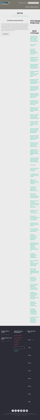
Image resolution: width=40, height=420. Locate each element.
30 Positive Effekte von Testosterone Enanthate (33, 279)
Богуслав (29, 414)
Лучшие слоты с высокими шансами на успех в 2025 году (34, 102)
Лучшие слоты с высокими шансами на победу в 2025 (34, 109)
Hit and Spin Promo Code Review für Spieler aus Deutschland (34, 195)
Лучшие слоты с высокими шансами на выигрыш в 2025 (34, 144)
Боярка (20, 414)
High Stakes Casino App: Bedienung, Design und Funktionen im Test (34, 271)
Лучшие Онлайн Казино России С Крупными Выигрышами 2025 (34, 159)
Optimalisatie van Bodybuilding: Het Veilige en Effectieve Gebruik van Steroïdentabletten (34, 246)
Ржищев (34, 414)
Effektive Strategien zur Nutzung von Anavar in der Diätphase (33, 237)
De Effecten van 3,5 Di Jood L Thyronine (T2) (34, 211)
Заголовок (33, 165)
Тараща (18, 415)
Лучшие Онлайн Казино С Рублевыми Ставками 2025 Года (34, 88)
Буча (21, 414)
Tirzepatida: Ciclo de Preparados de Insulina (34, 175)
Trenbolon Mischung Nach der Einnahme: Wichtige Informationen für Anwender (34, 295)
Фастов (26, 415)
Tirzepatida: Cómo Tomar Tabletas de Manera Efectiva (34, 188)
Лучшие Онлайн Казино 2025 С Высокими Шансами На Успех (34, 66)
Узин (21, 415)
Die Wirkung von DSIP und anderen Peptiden (34, 224)
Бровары (8, 414)
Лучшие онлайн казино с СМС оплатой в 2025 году (34, 123)
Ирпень (18, 414)
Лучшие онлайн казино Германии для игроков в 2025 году (34, 95)
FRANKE (16, 344)
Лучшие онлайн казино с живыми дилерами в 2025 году (34, 59)
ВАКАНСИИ (16, 342)
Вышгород (15, 414)
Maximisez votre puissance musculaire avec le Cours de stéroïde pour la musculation (34, 204)
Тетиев (20, 415)
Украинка (23, 415)
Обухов (10, 414)
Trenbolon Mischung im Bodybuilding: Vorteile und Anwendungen (33, 311)
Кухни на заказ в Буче (15, 20)
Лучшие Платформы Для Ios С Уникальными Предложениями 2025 (34, 152)
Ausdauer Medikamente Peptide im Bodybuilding (33, 255)
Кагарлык (26, 414)
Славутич (15, 415)
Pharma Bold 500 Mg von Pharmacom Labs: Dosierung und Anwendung (34, 263)
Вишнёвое (12, 414)
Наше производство (18, 337)
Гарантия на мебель (18, 335)
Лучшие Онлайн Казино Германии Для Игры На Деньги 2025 (34, 81)
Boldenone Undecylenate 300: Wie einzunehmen (33, 303)
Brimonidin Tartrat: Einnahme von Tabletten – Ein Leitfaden (34, 217)
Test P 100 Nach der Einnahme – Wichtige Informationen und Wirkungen (34, 287)
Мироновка (31, 414)
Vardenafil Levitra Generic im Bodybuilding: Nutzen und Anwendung (34, 320)
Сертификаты (16, 340)
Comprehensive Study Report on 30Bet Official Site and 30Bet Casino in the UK (34, 39)
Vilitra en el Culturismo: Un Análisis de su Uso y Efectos (34, 181)
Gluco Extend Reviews (33, 45)
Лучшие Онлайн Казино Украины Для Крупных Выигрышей (34, 130)
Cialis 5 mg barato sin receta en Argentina (34, 169)
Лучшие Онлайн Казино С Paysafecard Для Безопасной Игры (34, 74)
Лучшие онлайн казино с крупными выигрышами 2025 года (34, 116)
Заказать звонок (33, 3)
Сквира (37, 414)
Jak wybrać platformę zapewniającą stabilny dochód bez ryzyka (34, 51)
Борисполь (5, 414)
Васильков (23, 414)
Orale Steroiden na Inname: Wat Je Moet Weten (34, 230)
